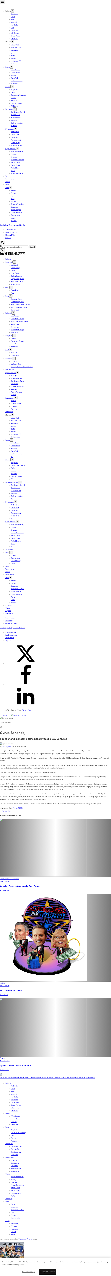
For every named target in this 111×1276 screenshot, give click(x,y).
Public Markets (16, 168)
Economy (14, 157)
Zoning (13, 563)
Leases (7, 67)
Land (12, 28)
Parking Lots (15, 355)
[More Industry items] (12, 10)
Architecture (15, 132)
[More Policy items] (11, 552)
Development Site (16, 1146)
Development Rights (17, 381)
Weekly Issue (9, 179)
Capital (7, 1174)
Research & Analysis (17, 204)
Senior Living (15, 284)
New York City (16, 47)
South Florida (15, 64)
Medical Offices (16, 364)
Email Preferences (11, 232)
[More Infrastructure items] (15, 397)
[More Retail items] (10, 295)
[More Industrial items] (13, 312)
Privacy (30, 710)
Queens (13, 53)
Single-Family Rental (17, 279)
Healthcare (14, 30)
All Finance (14, 106)
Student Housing (16, 276)
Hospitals (14, 361)
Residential (14, 14)
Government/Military (17, 386)
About (7, 1221)
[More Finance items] (12, 86)
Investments (9, 109)
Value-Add (14, 120)
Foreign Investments (17, 160)
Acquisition (14, 89)
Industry (8, 259)
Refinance (14, 100)
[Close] (107, 1262)
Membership (15, 1223)
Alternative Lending (17, 151)
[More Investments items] (15, 109)
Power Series (9, 574)
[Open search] (2, 243)
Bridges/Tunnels (16, 403)
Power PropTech (72, 1078)
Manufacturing (15, 324)
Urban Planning (16, 561)
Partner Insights (16, 210)
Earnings (14, 154)
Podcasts (14, 221)
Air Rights (14, 375)
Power (7, 184)
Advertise (8, 605)
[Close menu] (2, 250)
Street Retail (15, 310)
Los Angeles (15, 45)
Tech (6, 176)
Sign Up (8, 225)
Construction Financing (18, 95)
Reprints (8, 611)
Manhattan (14, 50)
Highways (14, 406)
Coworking (14, 290)
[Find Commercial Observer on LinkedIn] (25, 706)
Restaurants (14, 347)
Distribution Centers (17, 319)
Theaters (13, 395)
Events (7, 182)
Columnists (14, 207)
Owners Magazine (11, 623)
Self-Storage (15, 327)
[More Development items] (15, 128)
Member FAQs (10, 235)
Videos (13, 218)
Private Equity (15, 165)
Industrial (14, 22)
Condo (13, 270)
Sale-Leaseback (16, 117)
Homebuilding (15, 268)
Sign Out (22, 225)
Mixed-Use (14, 39)
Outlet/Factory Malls (17, 302)
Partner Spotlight (16, 212)
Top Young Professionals (86, 1078)
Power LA (52, 1078)
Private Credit (15, 162)
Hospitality (14, 25)
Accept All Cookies (47, 1272)
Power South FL (61, 1078)
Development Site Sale (18, 112)
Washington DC (16, 61)
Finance (7, 87)
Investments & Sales (12, 482)
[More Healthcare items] (14, 358)
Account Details (10, 229)
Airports (13, 401)
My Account (15, 225)
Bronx (13, 56)
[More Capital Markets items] (17, 148)
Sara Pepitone (6, 746)
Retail (12, 19)
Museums (14, 389)
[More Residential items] (14, 262)
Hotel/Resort (15, 344)
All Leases (14, 84)
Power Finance (10, 618)
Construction (15, 134)
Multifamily (14, 265)
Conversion (14, 137)
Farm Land (14, 353)
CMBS (13, 92)
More (7, 188)
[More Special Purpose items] (17, 372)
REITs (13, 171)
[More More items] (10, 187)
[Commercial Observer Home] (12, 6)
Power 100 (8, 621)
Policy (13, 199)
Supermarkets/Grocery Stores (20, 304)
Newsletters (9, 614)
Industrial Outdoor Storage (19, 321)
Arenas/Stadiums (16, 378)
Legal (12, 196)
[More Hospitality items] (14, 335)
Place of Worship (16, 392)
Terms (24, 710)
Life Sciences (15, 33)
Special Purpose (16, 36)
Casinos (13, 338)
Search (32, 247)
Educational (14, 384)
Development (9, 129)
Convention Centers (17, 341)
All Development (16, 146)
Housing (13, 555)
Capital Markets (10, 149)
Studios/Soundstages (17, 330)
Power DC (45, 1078)
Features (13, 201)
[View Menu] (2, 2)
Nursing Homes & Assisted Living (22, 367)
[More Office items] (11, 287)
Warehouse (14, 332)
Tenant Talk (14, 78)
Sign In (2, 225)
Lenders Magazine (36, 1078)
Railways (14, 409)
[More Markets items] (12, 41)
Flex (12, 293)
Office (13, 17)
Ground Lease (15, 73)
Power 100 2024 (18, 808)
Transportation (15, 215)
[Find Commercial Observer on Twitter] (25, 663)
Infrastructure (9, 398)
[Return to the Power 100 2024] (16, 715)
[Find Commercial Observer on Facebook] (25, 684)
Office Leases (15, 70)
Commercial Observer (25, 1239)
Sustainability (15, 143)
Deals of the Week (16, 81)
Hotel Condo (15, 273)
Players (13, 193)
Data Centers (15, 316)
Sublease (14, 75)
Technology (9, 549)
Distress (13, 98)
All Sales (14, 126)
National (13, 58)
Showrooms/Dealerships (19, 307)
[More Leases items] (11, 66)
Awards (13, 190)
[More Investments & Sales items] (20, 482)
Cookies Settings (28, 1272)
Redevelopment (16, 140)
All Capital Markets (17, 173)
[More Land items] (10, 349)
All (12, 457)
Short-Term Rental (17, 281)
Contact (7, 608)
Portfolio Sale (15, 115)
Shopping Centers (16, 299)
